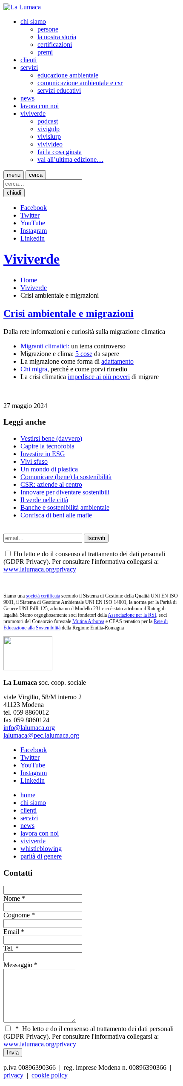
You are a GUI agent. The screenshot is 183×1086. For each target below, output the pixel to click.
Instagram (33, 230)
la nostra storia (56, 36)
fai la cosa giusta (59, 151)
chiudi (14, 193)
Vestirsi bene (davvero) (51, 438)
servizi (29, 67)
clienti (28, 59)
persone (47, 29)
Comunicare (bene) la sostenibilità (66, 476)
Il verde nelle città (44, 499)
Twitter (30, 215)
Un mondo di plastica (49, 469)
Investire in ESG (42, 453)
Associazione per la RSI (132, 615)
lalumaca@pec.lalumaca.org (41, 735)
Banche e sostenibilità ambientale (64, 507)
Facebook (33, 207)
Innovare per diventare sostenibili (64, 492)
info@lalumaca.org (29, 727)
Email (11, 931)
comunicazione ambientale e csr (80, 82)
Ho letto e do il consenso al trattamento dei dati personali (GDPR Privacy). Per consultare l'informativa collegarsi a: (88, 1036)
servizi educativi (59, 90)
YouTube (32, 223)
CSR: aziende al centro (51, 484)
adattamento (117, 361)
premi (45, 52)
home (27, 795)
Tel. (8, 948)
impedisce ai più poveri (99, 376)
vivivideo (50, 144)
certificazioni (54, 44)
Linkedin (32, 238)
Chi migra (33, 369)
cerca (36, 175)
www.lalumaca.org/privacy (39, 569)
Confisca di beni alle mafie (56, 515)
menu (13, 175)
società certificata (43, 596)
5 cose (83, 353)
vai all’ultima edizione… (70, 159)
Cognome (16, 915)
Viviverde (31, 259)
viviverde (33, 113)
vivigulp (48, 128)
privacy (13, 1075)
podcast (47, 121)
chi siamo (33, 21)
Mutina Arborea (88, 621)
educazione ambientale (67, 75)
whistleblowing (41, 848)
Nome (11, 898)
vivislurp (49, 136)
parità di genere (41, 856)
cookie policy (49, 1075)
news (27, 98)
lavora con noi (39, 105)
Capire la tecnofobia (47, 446)
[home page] (22, 7)
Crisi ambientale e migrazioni (68, 313)
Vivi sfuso (34, 461)
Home (28, 280)
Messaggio (17, 964)
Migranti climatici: (44, 346)
